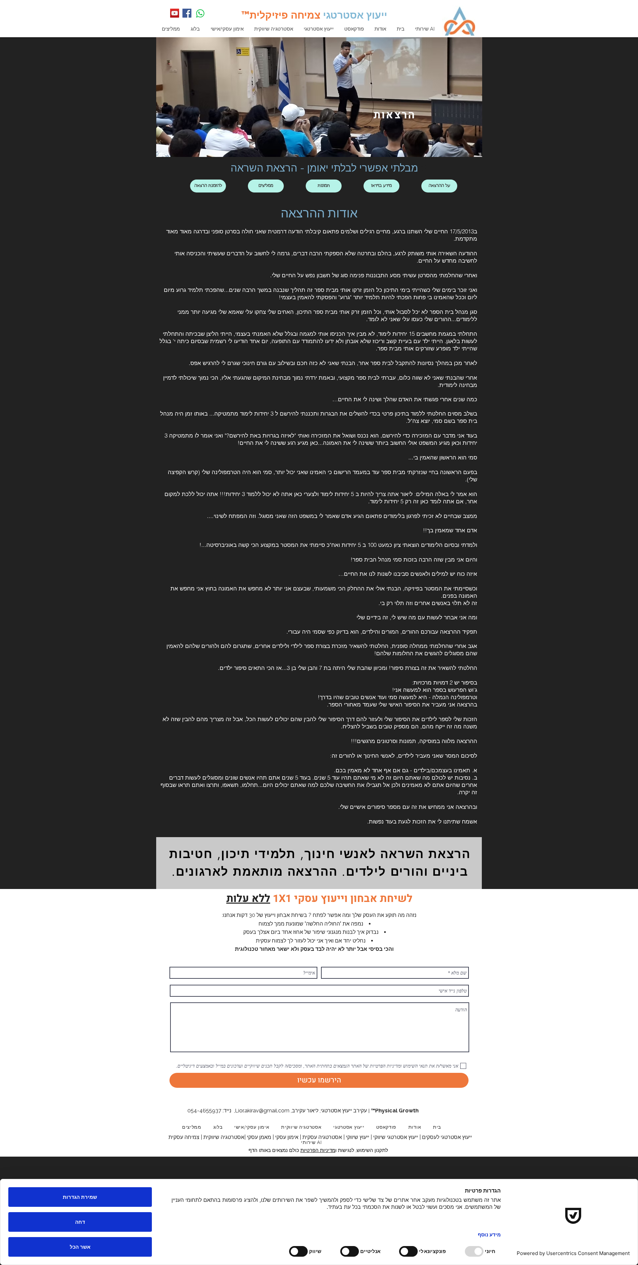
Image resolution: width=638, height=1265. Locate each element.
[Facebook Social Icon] (186, 13)
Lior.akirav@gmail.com (262, 1110)
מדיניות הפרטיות (317, 1150)
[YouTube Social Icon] (174, 13)
